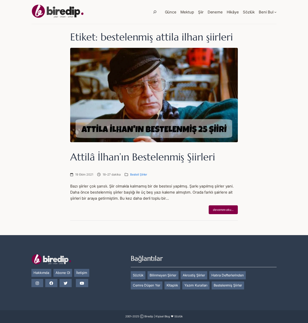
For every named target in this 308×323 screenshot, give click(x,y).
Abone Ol (63, 273)
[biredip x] (65, 283)
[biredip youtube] (82, 283)
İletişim (81, 273)
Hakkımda (41, 273)
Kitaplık (172, 285)
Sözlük (138, 275)
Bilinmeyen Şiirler (163, 275)
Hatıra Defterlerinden (227, 275)
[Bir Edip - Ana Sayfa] (57, 12)
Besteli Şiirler (138, 174)
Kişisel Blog (162, 316)
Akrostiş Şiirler (194, 275)
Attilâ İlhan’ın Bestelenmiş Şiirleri (142, 157)
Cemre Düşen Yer (146, 285)
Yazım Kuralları (196, 285)
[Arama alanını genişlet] (155, 12)
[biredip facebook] (51, 283)
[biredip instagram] (37, 283)
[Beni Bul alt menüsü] (275, 12)
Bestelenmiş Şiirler (228, 285)
